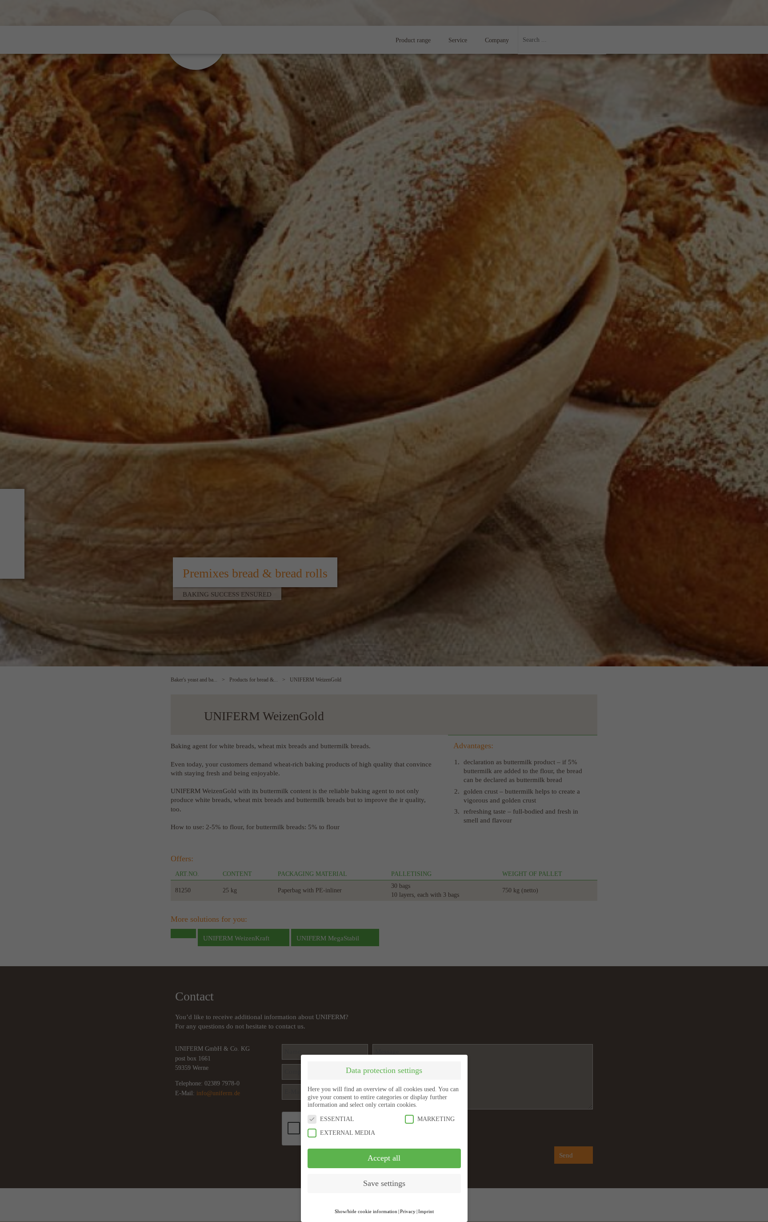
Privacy (408, 1211)
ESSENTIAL (337, 1119)
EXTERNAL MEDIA (347, 1132)
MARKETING (436, 1119)
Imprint (426, 1211)
